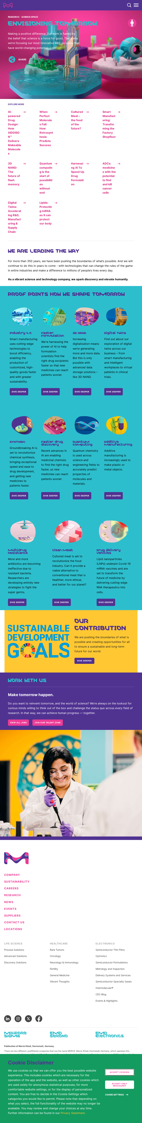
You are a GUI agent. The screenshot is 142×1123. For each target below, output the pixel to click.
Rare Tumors (57, 949)
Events (10, 908)
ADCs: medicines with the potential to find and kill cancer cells (109, 178)
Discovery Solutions (15, 962)
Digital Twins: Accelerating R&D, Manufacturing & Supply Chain (14, 217)
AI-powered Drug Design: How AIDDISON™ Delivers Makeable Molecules (14, 132)
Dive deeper (19, 496)
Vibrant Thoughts (59, 981)
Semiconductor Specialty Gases (114, 981)
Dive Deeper (113, 392)
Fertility (54, 969)
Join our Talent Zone (47, 722)
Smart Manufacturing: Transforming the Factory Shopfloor (109, 124)
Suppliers (12, 915)
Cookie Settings (114, 1094)
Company (12, 875)
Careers (11, 888)
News (8, 902)
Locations (13, 929)
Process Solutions (14, 949)
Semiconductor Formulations (112, 962)
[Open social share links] (12, 59)
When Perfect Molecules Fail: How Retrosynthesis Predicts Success (46, 128)
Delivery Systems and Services (113, 975)
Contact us (14, 922)
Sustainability (17, 881)
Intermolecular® (104, 988)
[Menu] (136, 5)
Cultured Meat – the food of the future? (77, 120)
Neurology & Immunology (64, 962)
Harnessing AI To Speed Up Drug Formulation (77, 174)
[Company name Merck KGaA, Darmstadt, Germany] (7, 5)
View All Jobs (18, 722)
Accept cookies (119, 1072)
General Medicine (59, 975)
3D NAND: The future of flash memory (14, 174)
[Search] (129, 5)
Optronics (101, 956)
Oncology (55, 956)
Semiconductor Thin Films (110, 949)
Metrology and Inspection (110, 969)
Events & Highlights (106, 1000)
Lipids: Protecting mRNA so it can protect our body (45, 213)
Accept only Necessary (119, 1084)
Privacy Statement (73, 1113)
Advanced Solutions (15, 956)
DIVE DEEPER (19, 392)
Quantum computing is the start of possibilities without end (45, 178)
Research (13, 17)
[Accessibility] (132, 23)
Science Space (29, 17)
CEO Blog (101, 994)
